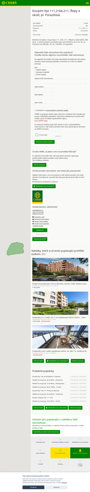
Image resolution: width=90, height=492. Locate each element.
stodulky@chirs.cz (37, 210)
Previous (35, 269)
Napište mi (39, 230)
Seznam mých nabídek (41, 221)
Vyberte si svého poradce (80, 453)
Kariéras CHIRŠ (80, 465)
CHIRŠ (9, 3)
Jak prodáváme (40, 453)
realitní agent (41, 70)
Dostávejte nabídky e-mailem (60, 442)
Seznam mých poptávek (41, 223)
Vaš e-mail (38, 102)
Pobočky (60, 464)
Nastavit (64, 482)
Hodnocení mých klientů (41, 219)
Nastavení (56, 487)
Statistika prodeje (38, 226)
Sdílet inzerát (40, 235)
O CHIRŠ (40, 464)
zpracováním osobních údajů (57, 110)
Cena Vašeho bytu (60, 453)
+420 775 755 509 (38, 212)
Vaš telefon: (39, 94)
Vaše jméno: (39, 87)
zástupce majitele (42, 72)
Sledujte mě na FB (37, 214)
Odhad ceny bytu (39, 165)
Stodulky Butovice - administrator (44, 207)
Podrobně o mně (39, 217)
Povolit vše (33, 487)
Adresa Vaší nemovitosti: (44, 78)
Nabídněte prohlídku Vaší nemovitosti (46, 432)
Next (85, 269)
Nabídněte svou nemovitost (45, 186)
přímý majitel (41, 74)
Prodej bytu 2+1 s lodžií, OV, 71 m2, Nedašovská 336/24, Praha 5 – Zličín (59, 317)
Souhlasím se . (52, 110)
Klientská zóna (40, 442)
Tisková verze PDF (40, 239)
